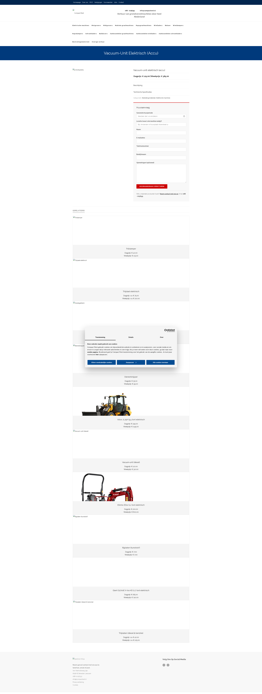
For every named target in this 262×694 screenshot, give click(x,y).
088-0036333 (77, 676)
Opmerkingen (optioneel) (145, 162)
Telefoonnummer (142, 146)
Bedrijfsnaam (141, 154)
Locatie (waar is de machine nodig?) (149, 121)
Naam (138, 129)
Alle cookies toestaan (160, 362)
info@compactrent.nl (148, 10)
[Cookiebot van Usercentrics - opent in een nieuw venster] (166, 330)
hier (97, 354)
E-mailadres (140, 138)
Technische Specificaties (142, 92)
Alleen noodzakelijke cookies (101, 362)
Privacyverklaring (78, 682)
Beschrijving (137, 85)
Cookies (75, 685)
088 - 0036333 (130, 10)
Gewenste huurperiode (144, 113)
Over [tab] (161, 337)
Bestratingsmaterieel (149, 98)
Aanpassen (130, 362)
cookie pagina (92, 352)
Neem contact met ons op (169, 194)
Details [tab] (131, 337)
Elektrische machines (163, 98)
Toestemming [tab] (100, 337)
